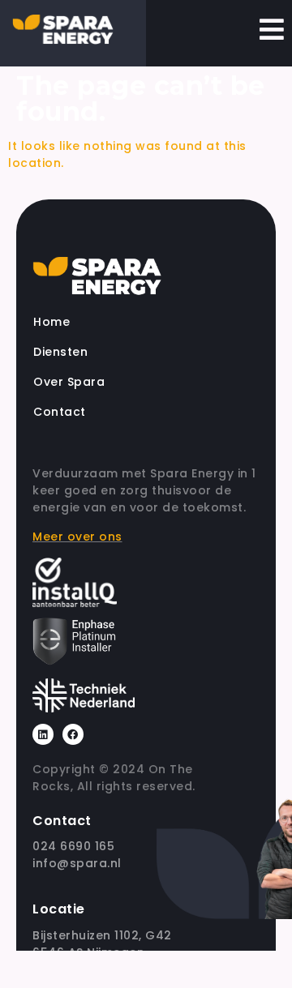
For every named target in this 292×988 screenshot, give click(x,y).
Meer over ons (77, 536)
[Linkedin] (43, 734)
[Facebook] (73, 734)
